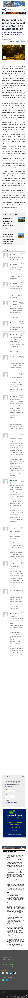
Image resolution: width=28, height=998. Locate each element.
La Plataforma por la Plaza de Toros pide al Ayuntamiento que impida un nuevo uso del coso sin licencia (15, 871)
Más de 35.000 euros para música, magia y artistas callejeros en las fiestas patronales (15, 917)
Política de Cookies (20, 991)
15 (10, 41)
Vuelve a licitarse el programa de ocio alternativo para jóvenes (16, 903)
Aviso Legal (3, 991)
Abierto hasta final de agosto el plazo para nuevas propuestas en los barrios (15, 866)
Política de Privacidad (10, 991)
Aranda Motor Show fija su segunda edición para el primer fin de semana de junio (15, 885)
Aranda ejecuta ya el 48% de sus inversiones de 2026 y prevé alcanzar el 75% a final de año (16, 881)
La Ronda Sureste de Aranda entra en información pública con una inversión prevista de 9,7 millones (15, 936)
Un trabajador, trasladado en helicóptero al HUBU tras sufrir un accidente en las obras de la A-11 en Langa (9, 223)
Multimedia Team (18, 997)
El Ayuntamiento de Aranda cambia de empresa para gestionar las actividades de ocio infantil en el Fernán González (15, 922)
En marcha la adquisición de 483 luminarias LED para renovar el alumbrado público (14, 946)
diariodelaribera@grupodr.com (12, 966)
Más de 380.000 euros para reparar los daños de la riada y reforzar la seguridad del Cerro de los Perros (15, 927)
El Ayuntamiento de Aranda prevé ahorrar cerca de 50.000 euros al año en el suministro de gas (16, 894)
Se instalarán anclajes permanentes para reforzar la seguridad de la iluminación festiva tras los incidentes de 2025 (15, 940)
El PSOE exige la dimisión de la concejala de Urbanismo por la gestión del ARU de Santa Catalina (15, 931)
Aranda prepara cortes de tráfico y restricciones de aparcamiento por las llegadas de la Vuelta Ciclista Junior (15, 912)
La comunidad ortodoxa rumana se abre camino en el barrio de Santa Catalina (15, 856)
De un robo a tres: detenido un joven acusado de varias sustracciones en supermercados (8, 238)
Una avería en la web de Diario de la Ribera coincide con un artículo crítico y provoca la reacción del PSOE (15, 875)
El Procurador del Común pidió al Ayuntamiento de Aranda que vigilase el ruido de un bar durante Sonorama (16, 907)
